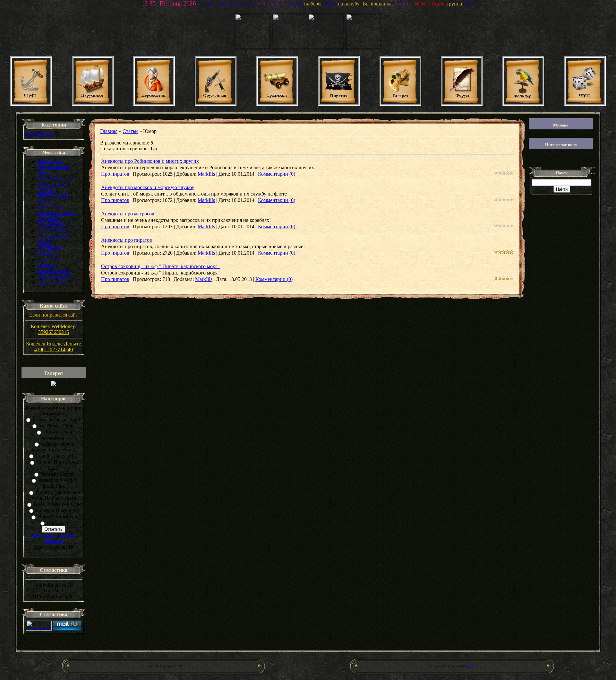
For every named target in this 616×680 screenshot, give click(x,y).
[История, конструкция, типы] (93, 104)
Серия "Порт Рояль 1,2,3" (58, 465)
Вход (331, 3)
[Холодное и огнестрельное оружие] (215, 104)
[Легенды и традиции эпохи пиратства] (339, 104)
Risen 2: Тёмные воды (57, 504)
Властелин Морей (57, 516)
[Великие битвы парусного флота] (277, 104)
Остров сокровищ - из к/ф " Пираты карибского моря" (160, 266)
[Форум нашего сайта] (462, 104)
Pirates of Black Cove (58, 510)
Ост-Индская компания (57, 434)
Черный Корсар (58, 474)
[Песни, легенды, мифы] (523, 104)
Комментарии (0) (276, 174)
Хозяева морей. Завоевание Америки (53, 446)
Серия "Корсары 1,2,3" (57, 419)
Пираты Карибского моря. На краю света (55, 495)
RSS (470, 3)
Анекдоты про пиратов (126, 240)
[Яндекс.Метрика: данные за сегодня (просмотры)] (39, 626)
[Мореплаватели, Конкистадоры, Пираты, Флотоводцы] (154, 104)
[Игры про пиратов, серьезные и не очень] (585, 104)
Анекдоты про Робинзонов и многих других (150, 161)
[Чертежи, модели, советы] (31, 104)
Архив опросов (60, 538)
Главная (108, 131)
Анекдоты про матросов (127, 213)
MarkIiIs (206, 174)
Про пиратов (39, 134)
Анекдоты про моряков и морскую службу (147, 187)
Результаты (45, 535)
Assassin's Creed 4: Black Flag (57, 483)
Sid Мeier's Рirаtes (57, 425)
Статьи (130, 131)
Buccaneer (57, 523)
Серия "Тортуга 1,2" (58, 455)
